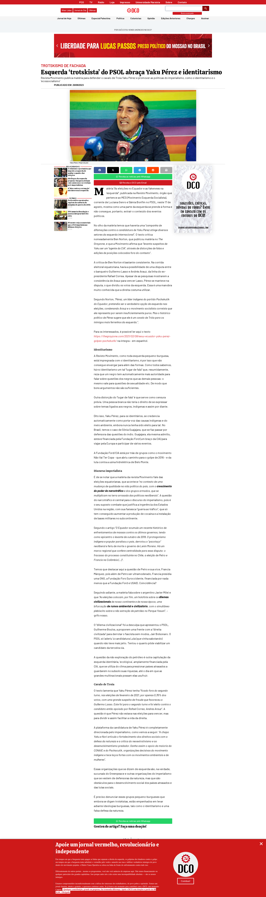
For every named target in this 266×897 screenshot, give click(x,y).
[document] (133, 448)
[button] (261, 844)
